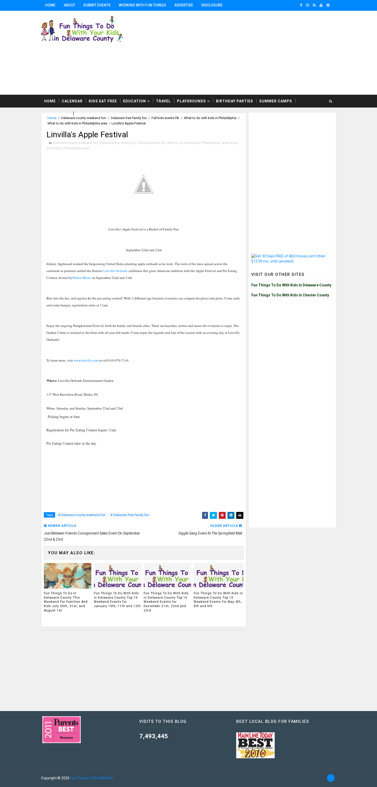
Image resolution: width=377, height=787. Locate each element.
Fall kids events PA (151, 143)
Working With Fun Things (142, 5)
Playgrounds (191, 101)
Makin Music (81, 277)
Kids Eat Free (103, 101)
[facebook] (301, 5)
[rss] (314, 5)
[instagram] (307, 5)
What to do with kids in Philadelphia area (77, 123)
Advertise (183, 5)
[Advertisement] (292, 147)
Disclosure (212, 5)
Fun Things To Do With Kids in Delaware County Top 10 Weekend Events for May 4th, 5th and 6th (218, 599)
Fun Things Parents (98, 114)
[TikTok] (331, 778)
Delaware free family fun (117, 143)
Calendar (72, 101)
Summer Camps (275, 101)
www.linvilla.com (86, 360)
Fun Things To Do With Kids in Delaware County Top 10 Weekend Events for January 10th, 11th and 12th (117, 599)
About (69, 5)
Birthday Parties (234, 101)
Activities (55, 114)
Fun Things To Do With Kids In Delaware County (291, 285)
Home (50, 5)
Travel (163, 101)
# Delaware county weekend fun (81, 515)
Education (134, 101)
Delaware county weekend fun (75, 143)
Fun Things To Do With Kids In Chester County (290, 295)
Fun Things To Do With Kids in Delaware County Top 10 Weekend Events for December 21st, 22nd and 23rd (166, 601)
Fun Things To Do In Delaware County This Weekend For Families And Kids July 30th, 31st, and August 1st (66, 601)
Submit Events (97, 5)
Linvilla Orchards (115, 270)
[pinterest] (328, 5)
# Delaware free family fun (129, 515)
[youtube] (321, 5)
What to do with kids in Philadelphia (193, 143)
